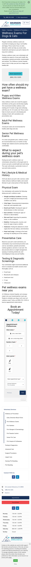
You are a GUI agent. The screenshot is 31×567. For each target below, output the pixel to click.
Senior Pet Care (11, 437)
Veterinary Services (10, 409)
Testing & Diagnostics (11, 445)
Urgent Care (8, 457)
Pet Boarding (9, 465)
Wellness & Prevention (20, 30)
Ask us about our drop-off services (15, 4)
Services (9, 30)
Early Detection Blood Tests (15, 418)
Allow (15, 560)
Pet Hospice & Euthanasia (14, 441)
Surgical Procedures (11, 453)
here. (10, 557)
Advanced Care (9, 449)
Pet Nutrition (10, 425)
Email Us (7, 493)
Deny (15, 564)
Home (4, 30)
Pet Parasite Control (12, 433)
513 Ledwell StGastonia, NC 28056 (14, 487)
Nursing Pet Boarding (11, 461)
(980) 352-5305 (15, 77)
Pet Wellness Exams (13, 422)
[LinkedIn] (17, 477)
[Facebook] (13, 477)
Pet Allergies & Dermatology (15, 429)
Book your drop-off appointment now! (16, 12)
